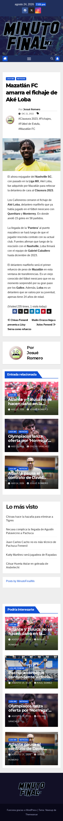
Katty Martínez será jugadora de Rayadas (31, 554)
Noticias (21, 79)
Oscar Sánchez (39, 446)
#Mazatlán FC (26, 128)
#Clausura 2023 (28, 118)
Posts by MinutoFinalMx (20, 581)
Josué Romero (31, 109)
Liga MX (10, 79)
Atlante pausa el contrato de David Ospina (25, 477)
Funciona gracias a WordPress (22, 810)
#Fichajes (45, 118)
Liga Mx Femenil (16, 668)
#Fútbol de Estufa (28, 123)
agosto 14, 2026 (22, 754)
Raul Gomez (44, 683)
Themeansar (32, 814)
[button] (52, 58)
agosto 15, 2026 (22, 639)
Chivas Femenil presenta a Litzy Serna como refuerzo (19, 325)
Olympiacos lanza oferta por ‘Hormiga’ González (28, 440)
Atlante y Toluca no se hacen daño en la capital (30, 403)
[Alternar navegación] (29, 58)
